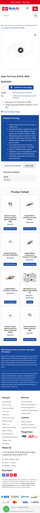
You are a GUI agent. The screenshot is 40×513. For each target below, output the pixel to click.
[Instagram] (7, 475)
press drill (33, 96)
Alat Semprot (6, 402)
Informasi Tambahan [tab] (12, 166)
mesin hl (26, 96)
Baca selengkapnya (10, 302)
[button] (35, 9)
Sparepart (20, 25)
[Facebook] (3, 475)
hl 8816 (15, 96)
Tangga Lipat (6, 440)
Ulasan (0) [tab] (29, 166)
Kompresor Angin (8, 408)
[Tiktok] (15, 475)
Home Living (6, 405)
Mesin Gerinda (7, 421)
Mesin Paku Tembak (9, 427)
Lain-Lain (5, 411)
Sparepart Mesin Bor (25, 93)
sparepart (16, 98)
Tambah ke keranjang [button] (10, 228)
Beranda (4, 25)
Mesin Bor (5, 415)
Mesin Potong (7, 431)
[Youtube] (11, 475)
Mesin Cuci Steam (8, 418)
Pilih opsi (29, 302)
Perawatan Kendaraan (9, 437)
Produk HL (12, 25)
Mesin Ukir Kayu (7, 434)
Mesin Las (5, 424)
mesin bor (20, 96)
